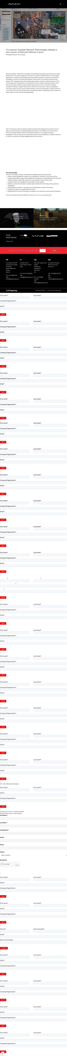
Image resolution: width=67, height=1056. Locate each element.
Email (2, 837)
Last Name (3, 822)
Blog (31, 26)
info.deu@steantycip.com (55, 279)
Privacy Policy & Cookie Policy (54, 290)
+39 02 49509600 (27, 273)
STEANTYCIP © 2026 (40, 290)
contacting (38, 195)
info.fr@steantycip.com (12, 279)
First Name (4, 815)
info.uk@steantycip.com (41, 282)
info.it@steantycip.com (26, 277)
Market (2, 852)
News (35, 26)
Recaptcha (3, 860)
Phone (2, 844)
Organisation (4, 830)
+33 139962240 (12, 275)
